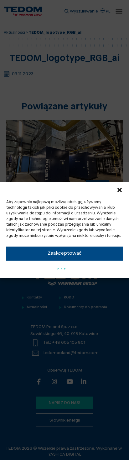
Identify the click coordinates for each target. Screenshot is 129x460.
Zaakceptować (65, 253)
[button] (119, 190)
